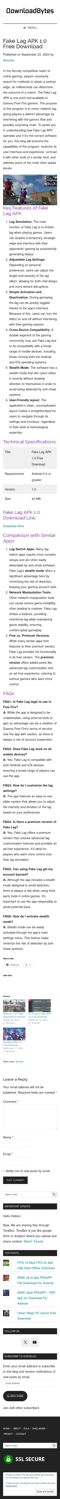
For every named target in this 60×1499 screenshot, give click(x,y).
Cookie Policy (11, 1485)
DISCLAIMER (38, 1428)
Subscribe (15, 1396)
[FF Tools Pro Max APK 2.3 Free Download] (39, 1005)
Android (19, 1061)
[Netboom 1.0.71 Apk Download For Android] (14, 1005)
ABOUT (17, 1428)
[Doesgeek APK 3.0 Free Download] (14, 1034)
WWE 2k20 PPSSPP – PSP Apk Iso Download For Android (36, 1298)
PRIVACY (8, 1433)
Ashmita (8, 60)
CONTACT (21, 1433)
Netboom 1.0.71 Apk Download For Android (14, 1015)
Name (8, 1137)
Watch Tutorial (33, 1241)
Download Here (13, 526)
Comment (11, 1101)
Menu (32, 28)
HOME (6, 1428)
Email (8, 1154)
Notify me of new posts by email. (28, 1171)
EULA (26, 1428)
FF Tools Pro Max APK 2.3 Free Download (39, 1015)
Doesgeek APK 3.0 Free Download (12, 1043)
